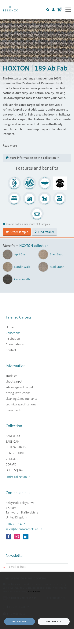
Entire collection (16, 477)
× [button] (69, 575)
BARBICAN (12, 441)
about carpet (14, 381)
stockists (11, 376)
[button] (37, 613)
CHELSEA (11, 459)
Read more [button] (10, 145)
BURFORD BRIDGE (17, 447)
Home (10, 327)
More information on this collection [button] (32, 158)
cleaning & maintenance (21, 398)
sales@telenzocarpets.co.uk (24, 529)
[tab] (37, 158)
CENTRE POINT (15, 453)
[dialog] (37, 600)
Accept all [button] (19, 621)
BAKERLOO (13, 436)
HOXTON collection (33, 246)
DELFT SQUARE (15, 470)
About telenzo (15, 344)
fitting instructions (18, 393)
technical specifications (21, 404)
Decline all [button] (53, 621)
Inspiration (13, 338)
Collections (13, 333)
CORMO (11, 464)
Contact (11, 350)
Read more (34, 591)
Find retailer (46, 232)
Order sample (19, 232)
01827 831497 (15, 524)
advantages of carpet (19, 387)
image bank (13, 410)
